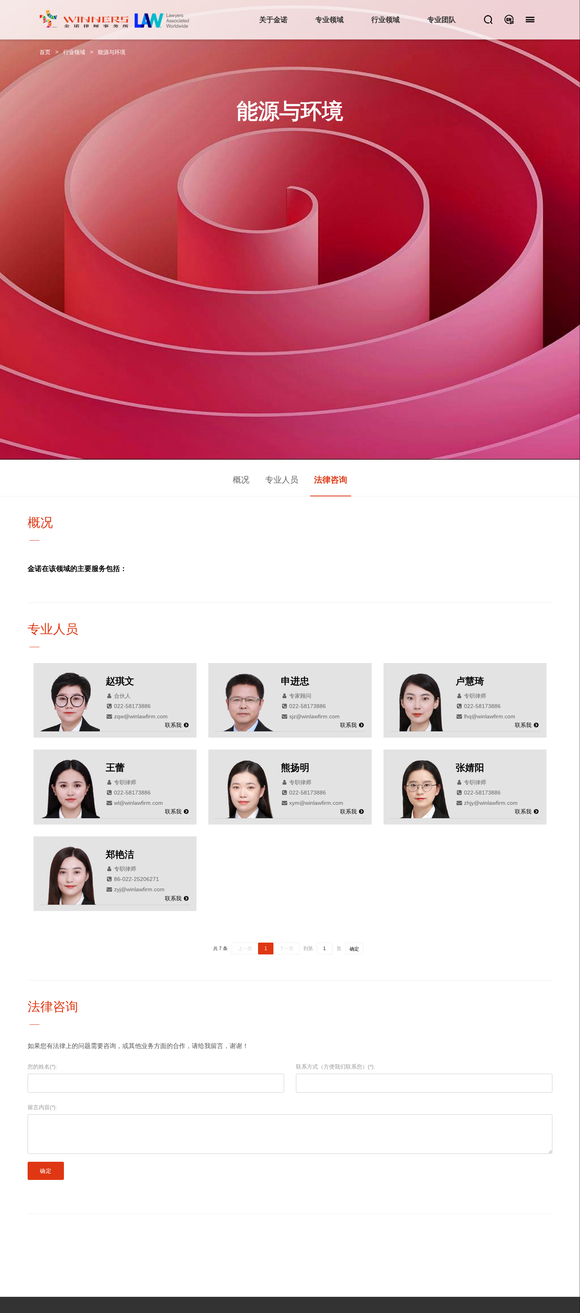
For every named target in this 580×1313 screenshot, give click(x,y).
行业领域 (385, 20)
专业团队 (441, 20)
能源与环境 (111, 52)
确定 (354, 949)
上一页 (245, 948)
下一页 (286, 948)
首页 (45, 52)
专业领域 (329, 20)
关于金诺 (273, 20)
